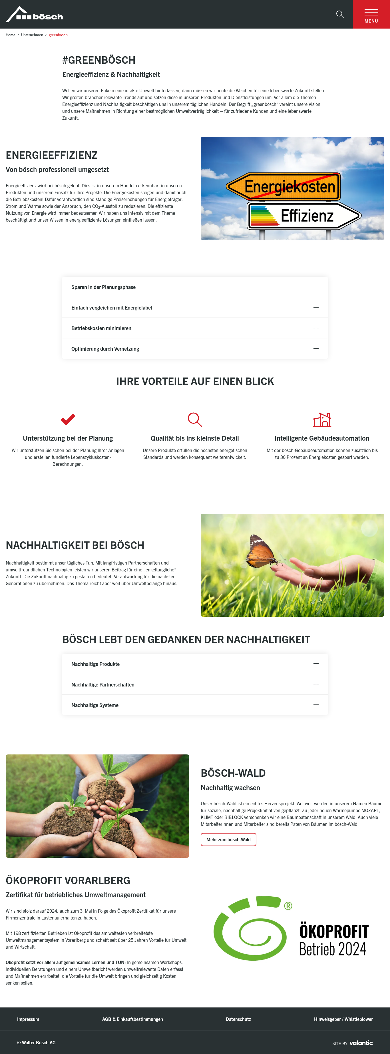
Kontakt (362, 1007)
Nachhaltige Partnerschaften (102, 684)
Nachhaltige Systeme (94, 705)
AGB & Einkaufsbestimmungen (132, 1019)
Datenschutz (238, 1019)
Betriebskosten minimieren (101, 328)
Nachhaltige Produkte (95, 663)
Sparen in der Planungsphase (103, 287)
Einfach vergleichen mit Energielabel (111, 307)
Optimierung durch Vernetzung (105, 348)
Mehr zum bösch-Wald (228, 839)
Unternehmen (32, 34)
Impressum (28, 1019)
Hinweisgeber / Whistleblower (343, 1019)
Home (10, 34)
